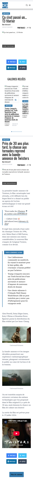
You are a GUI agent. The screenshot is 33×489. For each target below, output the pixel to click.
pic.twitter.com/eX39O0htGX (15, 214)
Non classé (6, 13)
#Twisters (21, 211)
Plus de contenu (16, 474)
